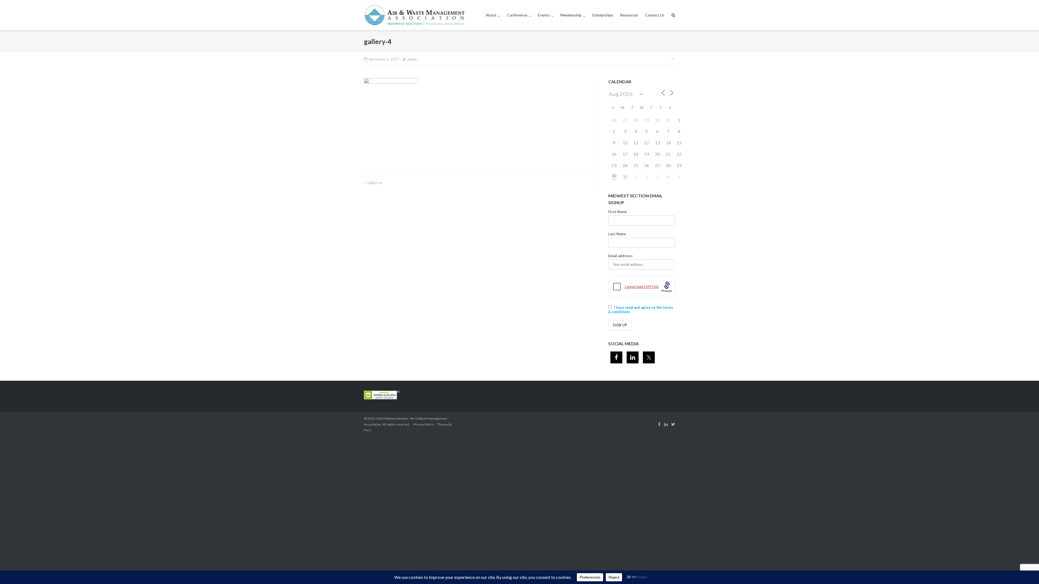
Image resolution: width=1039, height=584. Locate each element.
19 (646, 154)
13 (657, 142)
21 (668, 154)
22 (679, 154)
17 (625, 154)
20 (657, 154)
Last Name (617, 234)
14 (668, 142)
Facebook (659, 424)
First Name (617, 212)
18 (635, 154)
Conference (517, 15)
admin (412, 59)
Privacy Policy (423, 424)
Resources (629, 15)
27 (625, 119)
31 (668, 119)
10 (625, 142)
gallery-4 (374, 182)
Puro (367, 430)
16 (613, 154)
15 (679, 142)
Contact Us (655, 15)
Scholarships (602, 15)
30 (657, 119)
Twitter (673, 424)
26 (613, 119)
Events (544, 15)
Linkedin (666, 424)
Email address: (620, 256)
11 (635, 142)
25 (635, 165)
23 (613, 165)
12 (646, 142)
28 (635, 119)
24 (625, 165)
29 (646, 119)
